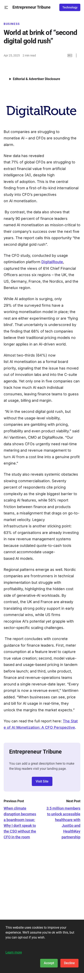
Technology (69, 7)
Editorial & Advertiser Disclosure (36, 79)
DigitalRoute (52, 262)
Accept (49, 963)
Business (12, 23)
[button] (6, 7)
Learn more (14, 952)
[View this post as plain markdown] (70, 55)
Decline (69, 963)
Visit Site (42, 781)
